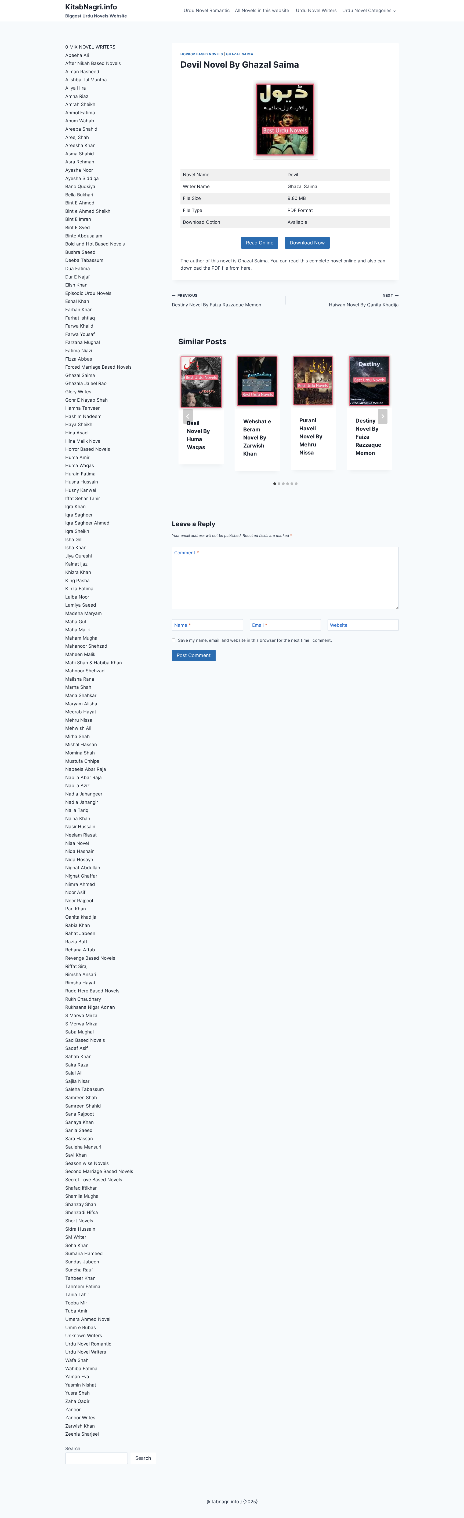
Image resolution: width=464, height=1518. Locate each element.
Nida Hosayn (79, 859)
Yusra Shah (77, 1393)
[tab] (274, 483)
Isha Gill (73, 539)
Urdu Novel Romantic (207, 10)
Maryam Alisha (81, 703)
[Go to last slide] (188, 416)
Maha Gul (75, 621)
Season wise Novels (87, 1163)
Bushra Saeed (80, 252)
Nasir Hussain (80, 826)
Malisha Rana (79, 679)
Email (259, 625)
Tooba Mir (76, 1303)
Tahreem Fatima (82, 1286)
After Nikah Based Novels (93, 63)
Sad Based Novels (85, 1040)
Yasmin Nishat (80, 1385)
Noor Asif (75, 892)
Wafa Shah (77, 1360)
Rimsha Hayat (80, 982)
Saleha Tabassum (84, 1089)
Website (338, 625)
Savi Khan (76, 1155)
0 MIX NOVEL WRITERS (90, 47)
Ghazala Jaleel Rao (86, 383)
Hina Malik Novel (83, 441)
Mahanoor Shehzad (86, 646)
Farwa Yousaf (80, 334)
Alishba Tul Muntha (86, 79)
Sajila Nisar (77, 1081)
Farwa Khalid (79, 326)
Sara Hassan (79, 1138)
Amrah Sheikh (80, 104)
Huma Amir (77, 457)
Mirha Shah (77, 736)
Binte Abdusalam (83, 236)
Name (182, 625)
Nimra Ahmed (80, 884)
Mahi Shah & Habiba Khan (93, 662)
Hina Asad (76, 432)
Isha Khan (75, 547)
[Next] (382, 416)
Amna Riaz (76, 96)
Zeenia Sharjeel (82, 1434)
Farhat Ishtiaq (80, 318)
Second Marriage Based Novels (99, 1171)
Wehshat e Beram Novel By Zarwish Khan (257, 437)
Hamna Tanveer (82, 408)
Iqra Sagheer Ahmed (87, 523)
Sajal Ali (73, 1073)
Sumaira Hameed (84, 1253)
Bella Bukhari (79, 194)
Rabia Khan (77, 925)
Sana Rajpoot (79, 1114)
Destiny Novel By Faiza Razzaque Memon (216, 300)
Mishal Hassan (81, 744)
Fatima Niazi (78, 350)
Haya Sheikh (78, 424)
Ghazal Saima (239, 54)
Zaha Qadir (77, 1401)
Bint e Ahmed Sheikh (87, 211)
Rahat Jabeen (80, 933)
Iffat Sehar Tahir (82, 498)
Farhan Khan (79, 309)
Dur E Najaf (77, 277)
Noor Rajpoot (79, 900)
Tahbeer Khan (80, 1278)
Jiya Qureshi (78, 556)
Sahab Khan (78, 1056)
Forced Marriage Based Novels (98, 367)
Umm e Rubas (80, 1327)
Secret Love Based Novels (93, 1179)
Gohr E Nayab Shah (86, 400)
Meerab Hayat (80, 711)
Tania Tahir (77, 1294)
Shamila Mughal (82, 1196)
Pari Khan (75, 908)
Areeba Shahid (81, 129)
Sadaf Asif (77, 1048)
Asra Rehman (79, 161)
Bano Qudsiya (80, 186)
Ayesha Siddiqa (82, 178)
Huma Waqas (79, 465)
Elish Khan (76, 285)
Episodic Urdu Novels (88, 293)
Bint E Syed (77, 227)
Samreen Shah (81, 1097)
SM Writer (75, 1237)
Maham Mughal (82, 638)
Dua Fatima (77, 268)
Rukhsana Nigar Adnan (90, 1007)
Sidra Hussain (80, 1229)
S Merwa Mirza (81, 1023)
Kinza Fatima (79, 588)
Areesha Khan (80, 145)
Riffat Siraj (76, 966)
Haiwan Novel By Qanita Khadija (364, 300)
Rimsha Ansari (80, 974)
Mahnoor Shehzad (85, 670)
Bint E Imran (78, 219)
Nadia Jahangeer (83, 794)
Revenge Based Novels (90, 958)
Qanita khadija (80, 917)
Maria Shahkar (80, 695)
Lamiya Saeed (80, 605)
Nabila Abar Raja (83, 777)
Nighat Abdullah (82, 867)
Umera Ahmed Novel (87, 1319)
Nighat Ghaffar (81, 876)
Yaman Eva (77, 1376)
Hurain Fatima (80, 473)
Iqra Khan (75, 506)
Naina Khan (77, 818)
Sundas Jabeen (82, 1261)
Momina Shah (80, 753)
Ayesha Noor (79, 170)
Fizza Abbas (78, 359)
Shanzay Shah (80, 1204)
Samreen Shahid (83, 1106)
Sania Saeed (79, 1130)
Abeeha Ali (77, 55)
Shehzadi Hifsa (81, 1212)
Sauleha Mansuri (83, 1147)
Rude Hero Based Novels (92, 990)
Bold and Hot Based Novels (95, 244)
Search (72, 1448)
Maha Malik (78, 629)
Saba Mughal (79, 1032)
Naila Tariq (76, 810)
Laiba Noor (77, 597)
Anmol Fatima (80, 112)
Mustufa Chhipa (82, 761)
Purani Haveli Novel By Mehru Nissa (310, 436)
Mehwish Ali (78, 728)
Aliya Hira (75, 88)
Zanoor (73, 1409)
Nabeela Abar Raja (85, 769)
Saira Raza (76, 1065)
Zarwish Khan (80, 1426)
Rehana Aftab (80, 949)
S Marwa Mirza (81, 1015)
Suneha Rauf (79, 1270)
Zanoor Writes (80, 1417)
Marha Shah (78, 687)
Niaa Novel (77, 843)
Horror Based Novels (201, 54)
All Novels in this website (263, 10)
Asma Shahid (79, 153)
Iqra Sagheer (79, 515)
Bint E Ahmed (80, 203)
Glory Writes (78, 391)
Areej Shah (77, 137)
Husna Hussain (81, 482)
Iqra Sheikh (77, 531)
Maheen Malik (80, 654)
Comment (186, 552)
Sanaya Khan (79, 1122)
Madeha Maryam (83, 613)
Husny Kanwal (80, 490)
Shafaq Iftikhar (81, 1188)
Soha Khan (77, 1245)
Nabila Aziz (77, 785)
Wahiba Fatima (81, 1368)
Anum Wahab (79, 120)
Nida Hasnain (80, 851)
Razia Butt (76, 941)
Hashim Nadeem (83, 416)
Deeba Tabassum (84, 260)
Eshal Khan (77, 301)
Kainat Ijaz (76, 564)
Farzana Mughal (82, 342)
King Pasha (77, 580)
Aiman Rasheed (82, 71)
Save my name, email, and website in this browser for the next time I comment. (255, 640)
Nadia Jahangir (81, 802)
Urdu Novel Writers (316, 10)
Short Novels (79, 1220)
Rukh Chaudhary (83, 999)
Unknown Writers (83, 1335)
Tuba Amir (76, 1311)
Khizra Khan (78, 572)
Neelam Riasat (81, 835)
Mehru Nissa (78, 720)
